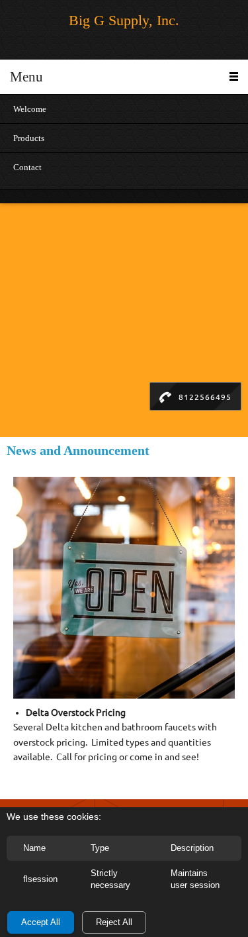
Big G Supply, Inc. (124, 20)
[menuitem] (124, 108)
